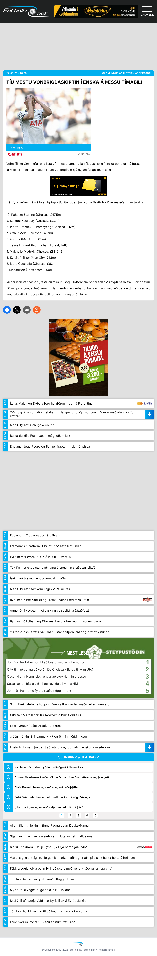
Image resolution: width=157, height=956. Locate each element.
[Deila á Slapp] (37, 310)
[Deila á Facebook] (7, 310)
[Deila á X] (17, 310)
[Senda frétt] (27, 310)
